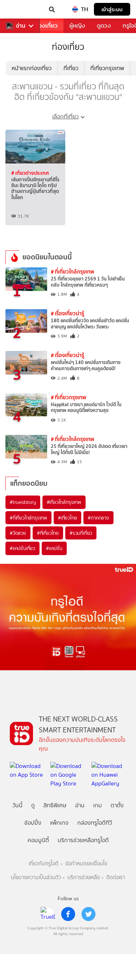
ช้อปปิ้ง (32, 822)
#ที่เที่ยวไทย (48, 533)
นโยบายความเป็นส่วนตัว (36, 877)
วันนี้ (17, 805)
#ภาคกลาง (98, 517)
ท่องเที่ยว (46, 25)
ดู (33, 805)
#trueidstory (23, 502)
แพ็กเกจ (59, 822)
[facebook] (68, 914)
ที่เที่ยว (70, 68)
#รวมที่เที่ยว (81, 533)
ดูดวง (104, 25)
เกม (97, 805)
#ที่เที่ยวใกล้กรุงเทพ (28, 517)
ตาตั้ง (117, 805)
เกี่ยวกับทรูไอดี (43, 864)
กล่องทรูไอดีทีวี (94, 822)
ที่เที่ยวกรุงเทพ (107, 68)
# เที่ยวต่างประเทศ (30, 173)
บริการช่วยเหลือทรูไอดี (83, 840)
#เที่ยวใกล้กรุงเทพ (64, 502)
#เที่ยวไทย (67, 517)
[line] (48, 914)
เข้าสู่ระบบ (112, 9)
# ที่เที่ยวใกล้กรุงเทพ (72, 271)
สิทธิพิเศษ (55, 805)
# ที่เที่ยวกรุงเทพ (68, 397)
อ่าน (20, 25)
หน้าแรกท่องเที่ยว (31, 68)
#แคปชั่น (54, 548)
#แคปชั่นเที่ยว (22, 548)
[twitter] (88, 914)
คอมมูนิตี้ (38, 840)
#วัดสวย (18, 533)
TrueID (20, 9)
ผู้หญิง (77, 25)
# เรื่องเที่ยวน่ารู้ (67, 313)
